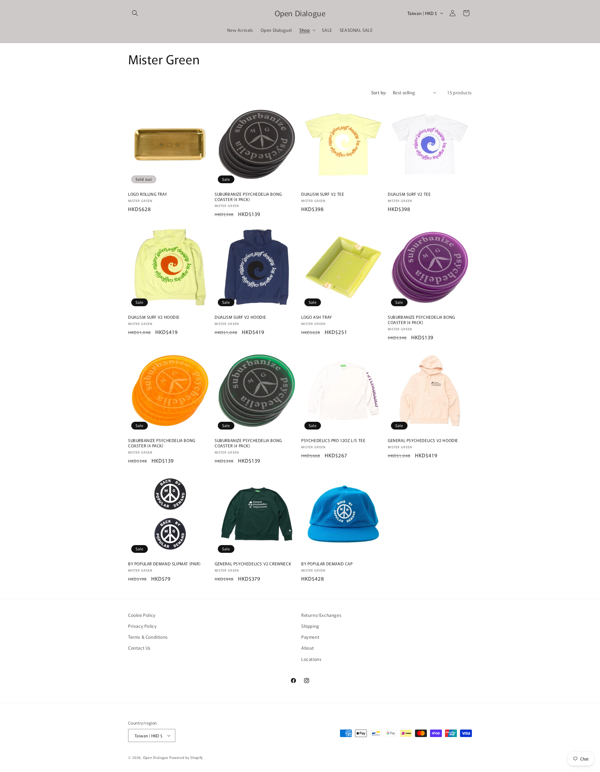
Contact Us (139, 648)
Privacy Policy (142, 626)
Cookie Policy (142, 615)
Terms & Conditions (148, 637)
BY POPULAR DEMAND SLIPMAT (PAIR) (164, 564)
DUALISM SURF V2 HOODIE (153, 317)
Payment (310, 637)
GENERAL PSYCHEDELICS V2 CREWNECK (253, 564)
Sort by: (379, 92)
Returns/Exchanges (321, 615)
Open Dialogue (155, 757)
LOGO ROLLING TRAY (147, 194)
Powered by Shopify (186, 757)
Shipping (310, 626)
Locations (311, 659)
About (307, 648)
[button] (135, 13)
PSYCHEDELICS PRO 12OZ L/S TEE (333, 440)
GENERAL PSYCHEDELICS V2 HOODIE (423, 440)
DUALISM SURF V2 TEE (322, 194)
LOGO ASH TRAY (316, 317)
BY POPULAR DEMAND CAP (327, 564)
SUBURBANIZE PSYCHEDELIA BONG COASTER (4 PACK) (248, 197)
